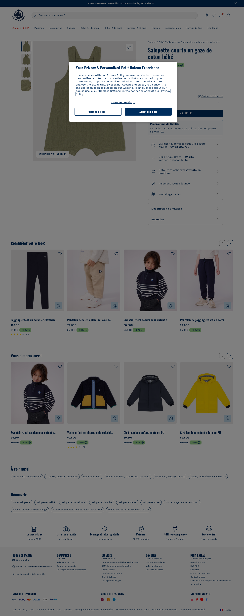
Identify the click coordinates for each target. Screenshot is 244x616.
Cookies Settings (123, 102)
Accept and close (148, 111)
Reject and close (96, 111)
